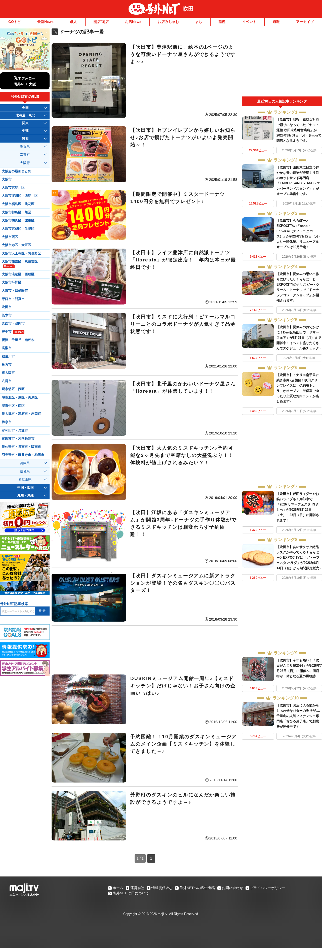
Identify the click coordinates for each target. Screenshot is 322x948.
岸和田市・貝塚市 (15, 430)
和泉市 (7, 422)
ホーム (118, 888)
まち (198, 22)
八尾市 (7, 381)
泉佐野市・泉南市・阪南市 (21, 447)
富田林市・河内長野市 (18, 438)
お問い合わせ (232, 888)
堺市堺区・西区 (13, 389)
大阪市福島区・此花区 (18, 204)
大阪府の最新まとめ (16, 171)
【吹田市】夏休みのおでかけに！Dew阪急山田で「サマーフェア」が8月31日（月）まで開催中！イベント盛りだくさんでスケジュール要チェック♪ (298, 337)
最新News (45, 22)
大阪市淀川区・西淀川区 (20, 195)
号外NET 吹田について (131, 893)
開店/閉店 (101, 22)
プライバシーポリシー (267, 888)
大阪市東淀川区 (13, 187)
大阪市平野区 (11, 282)
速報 (276, 22)
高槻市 (7, 348)
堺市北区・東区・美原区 (20, 397)
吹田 (188, 9)
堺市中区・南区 (13, 406)
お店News (133, 22)
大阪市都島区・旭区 (16, 212)
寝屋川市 (8, 356)
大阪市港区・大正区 (16, 245)
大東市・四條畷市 (15, 290)
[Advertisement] (145, 648)
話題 (222, 22)
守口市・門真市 (13, 299)
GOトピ (14, 22)
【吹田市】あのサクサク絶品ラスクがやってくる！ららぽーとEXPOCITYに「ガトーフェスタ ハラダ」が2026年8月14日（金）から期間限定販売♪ (298, 557)
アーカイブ (305, 22)
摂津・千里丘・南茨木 (18, 340)
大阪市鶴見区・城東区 (18, 220)
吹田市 (7, 307)
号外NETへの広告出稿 (197, 888)
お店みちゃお (168, 22)
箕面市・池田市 (13, 323)
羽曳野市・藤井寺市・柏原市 (23, 455)
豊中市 (12, 331)
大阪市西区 (10, 237)
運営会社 (137, 888)
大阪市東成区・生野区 (18, 228)
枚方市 (7, 364)
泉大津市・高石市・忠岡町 (21, 414)
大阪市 (7, 179)
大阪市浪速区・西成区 (18, 274)
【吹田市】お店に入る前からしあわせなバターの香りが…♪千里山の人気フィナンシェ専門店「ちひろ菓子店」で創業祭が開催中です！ (298, 715)
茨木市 (7, 315)
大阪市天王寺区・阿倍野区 (21, 253)
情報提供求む (162, 888)
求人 (73, 22)
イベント (249, 22)
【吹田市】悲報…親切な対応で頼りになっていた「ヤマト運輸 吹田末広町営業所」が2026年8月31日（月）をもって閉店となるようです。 (298, 130)
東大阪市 (8, 373)
